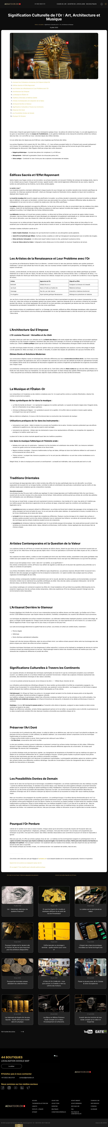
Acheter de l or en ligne (76, 4)
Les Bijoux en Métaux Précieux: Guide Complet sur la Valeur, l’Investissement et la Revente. (54, 1020)
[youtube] (15, 1088)
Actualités (41, 24)
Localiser (11, 1066)
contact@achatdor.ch (26, 1077)
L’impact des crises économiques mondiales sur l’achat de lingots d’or (91, 946)
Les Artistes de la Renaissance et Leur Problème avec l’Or (30, 88)
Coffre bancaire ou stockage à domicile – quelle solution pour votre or (54, 947)
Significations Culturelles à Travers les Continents (28, 107)
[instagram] (9, 1087)
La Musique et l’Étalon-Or (20, 94)
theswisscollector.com (40, 1103)
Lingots (34, 1106)
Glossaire (94, 1109)
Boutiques (55, 1109)
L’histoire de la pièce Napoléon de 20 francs (65, 875)
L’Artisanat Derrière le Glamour (22, 104)
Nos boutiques (91, 4)
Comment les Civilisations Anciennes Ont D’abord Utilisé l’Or (31, 82)
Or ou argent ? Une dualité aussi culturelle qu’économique (27, 867)
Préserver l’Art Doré (19, 110)
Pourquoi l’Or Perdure (19, 116)
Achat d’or (55, 1100)
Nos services (95, 1103)
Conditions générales (59, 1112)
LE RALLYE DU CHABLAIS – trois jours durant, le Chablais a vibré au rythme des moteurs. (54, 983)
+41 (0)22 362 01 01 (39, 4)
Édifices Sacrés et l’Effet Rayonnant (24, 85)
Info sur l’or (75, 1106)
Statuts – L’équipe (37, 1109)
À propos (93, 1106)
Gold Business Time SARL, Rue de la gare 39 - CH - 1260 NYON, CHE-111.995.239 (30, 1122)
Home (36, 24)
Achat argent (75, 1100)
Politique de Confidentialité (76, 1112)
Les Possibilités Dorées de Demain (23, 113)
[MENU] (106, 4)
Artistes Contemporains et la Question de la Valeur (28, 101)
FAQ (72, 1109)
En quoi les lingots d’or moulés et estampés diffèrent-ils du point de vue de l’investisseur (54, 911)
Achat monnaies (76, 1103)
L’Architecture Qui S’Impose (21, 91)
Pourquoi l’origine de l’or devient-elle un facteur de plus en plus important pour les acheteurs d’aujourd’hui (17, 947)
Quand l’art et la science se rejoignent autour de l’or (26, 863)
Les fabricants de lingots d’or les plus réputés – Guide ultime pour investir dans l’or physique (17, 1020)
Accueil (34, 1100)
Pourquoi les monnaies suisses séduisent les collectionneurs (17, 982)
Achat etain (55, 1103)
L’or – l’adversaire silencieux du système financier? (17, 910)
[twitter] (28, 1087)
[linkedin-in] (21, 1087)
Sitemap (34, 1112)
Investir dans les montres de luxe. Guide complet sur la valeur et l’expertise (90, 1020)
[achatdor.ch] (12, 4)
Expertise (55, 1106)
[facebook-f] (2, 1087)
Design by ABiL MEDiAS (101, 1122)
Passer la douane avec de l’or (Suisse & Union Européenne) (90, 982)
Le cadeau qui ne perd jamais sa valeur (90, 910)
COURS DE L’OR (61, 4)
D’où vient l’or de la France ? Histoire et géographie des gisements (22, 875)
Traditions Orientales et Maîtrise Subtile (25, 97)
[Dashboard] (102, 4)
